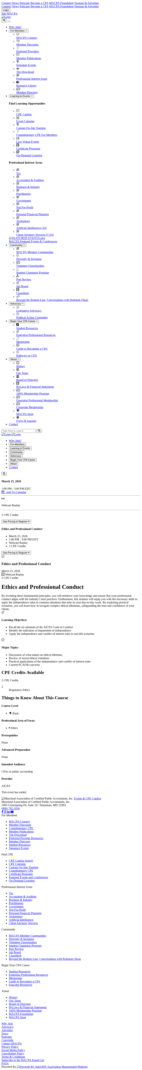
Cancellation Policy (12, 1053)
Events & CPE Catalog (87, 798)
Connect (6, 3)
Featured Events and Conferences (28, 877)
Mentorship (23, 341)
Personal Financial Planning (32, 214)
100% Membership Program (32, 393)
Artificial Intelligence (21, 919)
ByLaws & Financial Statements (35, 386)
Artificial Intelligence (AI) (31, 228)
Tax (18, 173)
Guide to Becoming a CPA (32, 348)
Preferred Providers (27, 51)
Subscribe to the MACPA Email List (22, 1060)
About (13, 359)
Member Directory (27, 92)
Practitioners (23, 193)
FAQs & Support (26, 420)
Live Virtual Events (27, 141)
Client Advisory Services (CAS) (35, 234)
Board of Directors (27, 379)
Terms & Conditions (13, 1056)
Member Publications (28, 58)
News (15, 3)
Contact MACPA (11, 1043)
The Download (25, 71)
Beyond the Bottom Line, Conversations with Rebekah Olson (52, 300)
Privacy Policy (9, 1046)
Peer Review (23, 279)
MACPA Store (24, 414)
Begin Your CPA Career (23, 321)
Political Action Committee (32, 317)
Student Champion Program (32, 272)
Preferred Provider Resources (26, 838)
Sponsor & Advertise (86, 3)
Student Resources (27, 328)
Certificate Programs (28, 148)
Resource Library (26, 85)
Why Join (7, 1023)
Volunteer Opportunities (30, 265)
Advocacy (16, 303)
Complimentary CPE (21, 828)
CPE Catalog (24, 114)
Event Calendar (25, 121)
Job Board (22, 286)
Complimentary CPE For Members (36, 134)
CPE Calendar (17, 864)
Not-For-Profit (24, 207)
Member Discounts (27, 44)
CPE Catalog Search (21, 860)
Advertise (7, 1030)
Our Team (22, 373)
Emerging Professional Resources (35, 335)
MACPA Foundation (61, 3)
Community (16, 245)
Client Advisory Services (23, 923)
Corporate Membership (29, 407)
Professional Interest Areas (31, 78)
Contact (13, 424)
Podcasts (25, 3)
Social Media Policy (13, 1050)
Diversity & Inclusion (28, 259)
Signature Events (26, 65)
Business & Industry (28, 187)
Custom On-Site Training (31, 128)
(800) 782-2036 (10, 808)
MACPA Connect (26, 37)
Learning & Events (20, 96)
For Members (17, 30)
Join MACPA (9, 13)
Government (23, 200)
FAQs (5, 1063)
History (20, 366)
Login (6, 10)
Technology (23, 221)
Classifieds (22, 293)
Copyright (7, 1040)
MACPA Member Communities (34, 252)
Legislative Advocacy (29, 310)
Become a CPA (39, 3)
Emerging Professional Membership (37, 400)
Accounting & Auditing (30, 180)
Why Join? (15, 27)
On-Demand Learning (29, 155)
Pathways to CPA (26, 355)
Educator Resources (20, 984)
